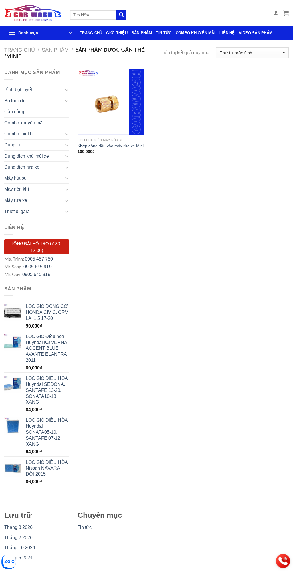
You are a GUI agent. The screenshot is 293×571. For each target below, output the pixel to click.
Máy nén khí (16, 189)
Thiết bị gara (17, 211)
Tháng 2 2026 (18, 537)
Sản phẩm (142, 33)
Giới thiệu (117, 33)
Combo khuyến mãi (195, 33)
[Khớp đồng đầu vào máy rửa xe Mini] (111, 102)
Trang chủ (91, 33)
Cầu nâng (14, 111)
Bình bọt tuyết (18, 89)
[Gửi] (121, 15)
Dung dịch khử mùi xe (26, 156)
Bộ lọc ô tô (15, 100)
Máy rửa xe (15, 200)
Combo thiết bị (19, 133)
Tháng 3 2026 (18, 527)
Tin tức (164, 33)
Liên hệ (227, 33)
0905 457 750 (39, 259)
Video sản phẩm (256, 33)
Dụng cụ (12, 144)
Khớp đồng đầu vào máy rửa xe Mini (111, 146)
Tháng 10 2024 (19, 547)
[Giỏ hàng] (286, 13)
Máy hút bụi (16, 178)
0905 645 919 (37, 266)
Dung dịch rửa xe (21, 167)
